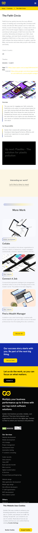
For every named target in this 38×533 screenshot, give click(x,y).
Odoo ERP (5, 462)
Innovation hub (24, 502)
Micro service (6, 467)
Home (3, 8)
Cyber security (6, 457)
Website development (9, 437)
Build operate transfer (9, 465)
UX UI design (6, 442)
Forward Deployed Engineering (11, 475)
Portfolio (9, 8)
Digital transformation (8, 470)
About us (5, 502)
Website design (7, 479)
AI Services (5, 472)
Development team (8, 447)
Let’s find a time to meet (19, 184)
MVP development (8, 492)
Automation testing (8, 450)
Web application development (11, 482)
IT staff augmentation (8, 490)
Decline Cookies (10, 530)
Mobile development (8, 440)
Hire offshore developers (10, 487)
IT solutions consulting (9, 453)
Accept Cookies (25, 530)
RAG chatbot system (8, 495)
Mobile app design (8, 484)
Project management (8, 445)
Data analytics (6, 460)
